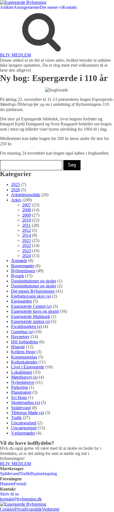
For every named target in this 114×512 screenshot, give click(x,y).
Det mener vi (51, 7)
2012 (26, 230)
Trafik (16, 417)
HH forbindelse (24, 341)
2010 (26, 220)
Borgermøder (22, 265)
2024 (26, 255)
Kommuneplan (24, 357)
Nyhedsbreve (22, 382)
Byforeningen (23, 270)
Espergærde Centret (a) (31, 306)
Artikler (7, 7)
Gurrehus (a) (22, 331)
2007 (26, 205)
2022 (26, 245)
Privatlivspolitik (28, 509)
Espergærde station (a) (30, 321)
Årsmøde (19, 260)
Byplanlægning (43, 473)
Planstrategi (21, 392)
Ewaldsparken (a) (26, 326)
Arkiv (16, 200)
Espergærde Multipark (30, 316)
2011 (26, 225)
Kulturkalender (24, 362)
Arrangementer (27, 7)
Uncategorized (24, 427)
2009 (26, 215)
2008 (26, 210)
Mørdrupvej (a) (24, 377)
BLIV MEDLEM (15, 55)
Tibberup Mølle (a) (27, 412)
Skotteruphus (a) (25, 402)
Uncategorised (23, 423)
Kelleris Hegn (23, 351)
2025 (15, 184)
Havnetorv (20, 336)
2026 (15, 189)
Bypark (17, 275)
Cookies (7, 509)
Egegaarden (21, 301)
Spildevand (21, 407)
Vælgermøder (23, 433)
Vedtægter (50, 509)
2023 (26, 250)
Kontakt (70, 7)
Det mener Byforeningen (33, 291)
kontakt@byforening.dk (21, 499)
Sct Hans (19, 397)
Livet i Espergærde (27, 367)
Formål (20, 483)
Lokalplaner (21, 372)
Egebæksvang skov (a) (31, 296)
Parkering (19, 387)
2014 (26, 235)
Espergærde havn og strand (35, 311)
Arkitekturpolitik (25, 194)
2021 (26, 240)
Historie (18, 346)
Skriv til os (9, 494)
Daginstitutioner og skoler (33, 281)
